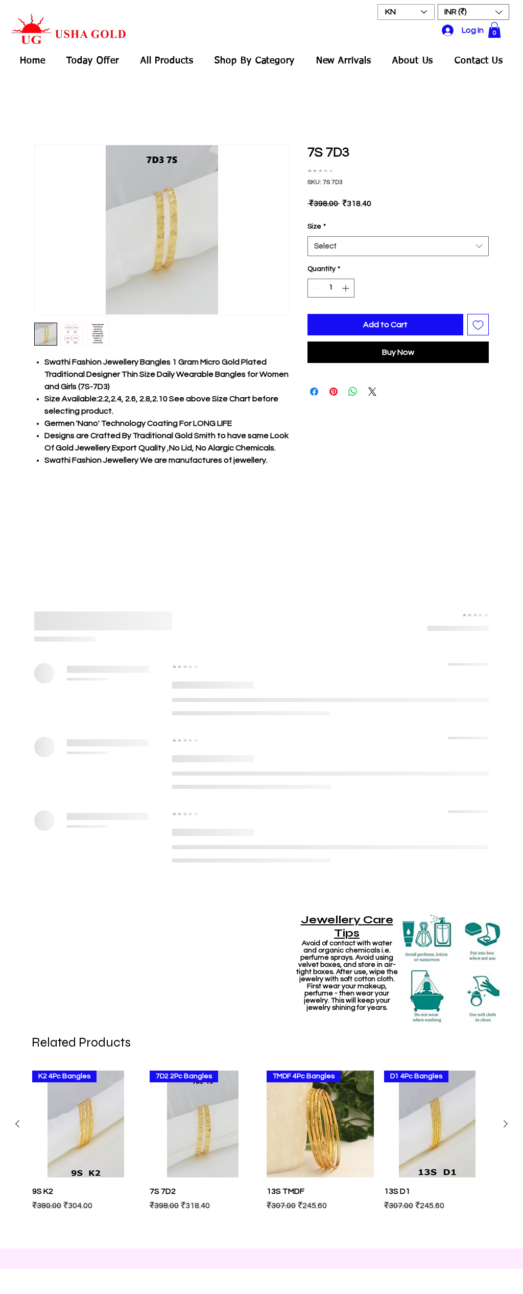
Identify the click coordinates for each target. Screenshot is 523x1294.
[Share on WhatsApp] (353, 391)
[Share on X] (372, 391)
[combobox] (398, 246)
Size (316, 226)
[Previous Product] (17, 1124)
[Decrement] (315, 288)
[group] (261, 1154)
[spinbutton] (331, 288)
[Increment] (346, 288)
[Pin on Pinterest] (333, 391)
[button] (473, 12)
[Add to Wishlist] (478, 324)
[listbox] (473, 12)
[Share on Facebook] (314, 391)
